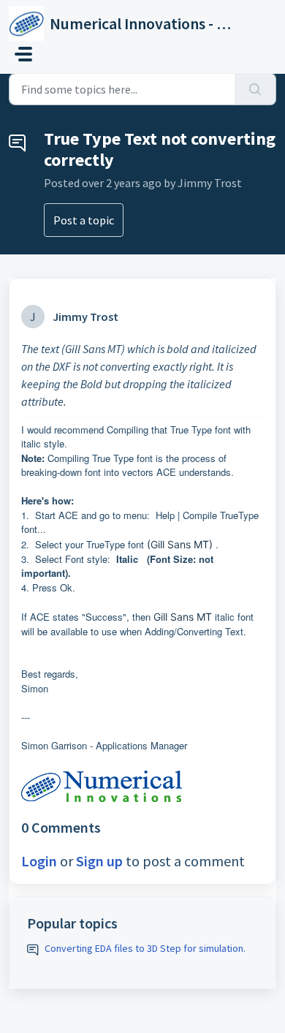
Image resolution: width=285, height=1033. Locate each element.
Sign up (99, 861)
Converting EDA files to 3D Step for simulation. (145, 948)
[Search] (255, 89)
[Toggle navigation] (23, 54)
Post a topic (83, 220)
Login (39, 861)
